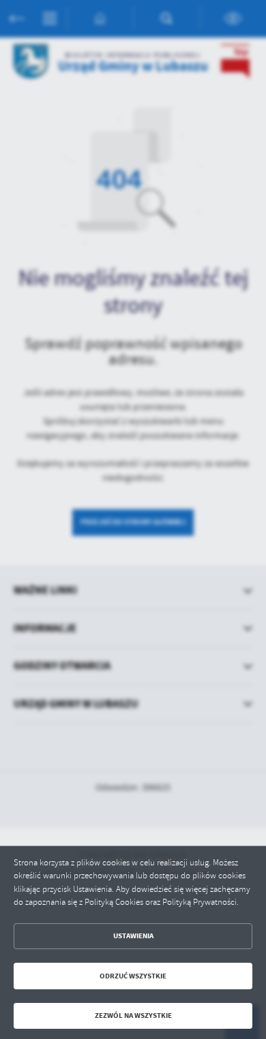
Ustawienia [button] (133, 936)
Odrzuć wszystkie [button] (133, 976)
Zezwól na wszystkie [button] (133, 1015)
